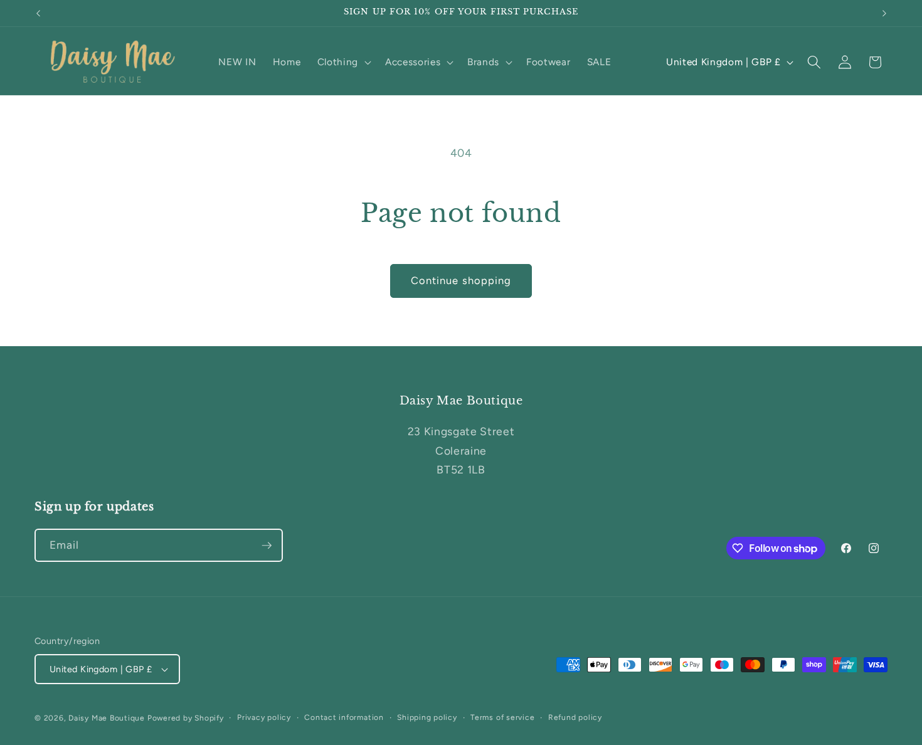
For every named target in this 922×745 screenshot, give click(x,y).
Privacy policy (264, 717)
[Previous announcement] (38, 13)
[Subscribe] (267, 546)
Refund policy (575, 717)
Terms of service (502, 717)
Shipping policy (427, 717)
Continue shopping (461, 280)
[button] (343, 62)
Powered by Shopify (185, 718)
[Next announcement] (884, 13)
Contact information (344, 717)
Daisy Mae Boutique (107, 718)
